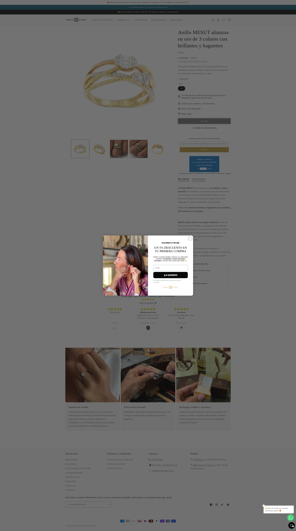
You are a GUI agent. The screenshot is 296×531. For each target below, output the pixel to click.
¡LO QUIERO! (170, 275)
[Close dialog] (190, 238)
